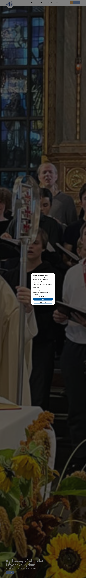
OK (43, 299)
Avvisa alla (43, 302)
